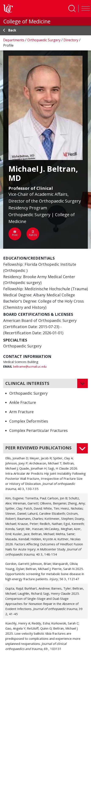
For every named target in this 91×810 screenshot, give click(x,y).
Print (15, 235)
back (12, 30)
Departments (14, 40)
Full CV (33, 235)
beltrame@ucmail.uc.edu (30, 366)
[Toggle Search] (72, 8)
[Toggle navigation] (84, 8)
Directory (71, 40)
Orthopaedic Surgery (44, 40)
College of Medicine (26, 21)
